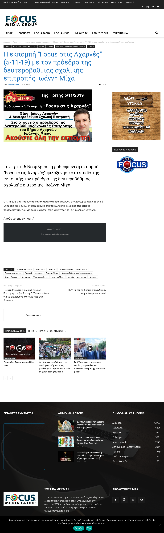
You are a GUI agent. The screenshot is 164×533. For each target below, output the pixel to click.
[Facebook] (142, 6)
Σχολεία (93, 277)
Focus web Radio (66, 269)
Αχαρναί (28, 273)
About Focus (116, 2)
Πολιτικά (91, 46)
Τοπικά (41, 46)
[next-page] (11, 378)
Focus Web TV (9, 358)
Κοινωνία (59, 46)
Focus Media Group (24, 269)
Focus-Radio (77, 2)
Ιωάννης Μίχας (58, 277)
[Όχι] (160, 524)
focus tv (52, 269)
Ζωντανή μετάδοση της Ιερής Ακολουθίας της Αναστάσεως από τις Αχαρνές (90, 425)
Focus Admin (13, 84)
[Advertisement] (102, 20)
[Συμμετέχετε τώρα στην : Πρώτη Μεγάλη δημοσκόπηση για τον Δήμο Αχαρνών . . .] (66, 441)
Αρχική (55, 2)
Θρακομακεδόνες (40, 277)
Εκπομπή (26, 277)
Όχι (89, 528)
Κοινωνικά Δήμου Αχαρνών (75, 46)
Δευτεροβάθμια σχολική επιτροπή (77, 273)
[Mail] (152, 6)
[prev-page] (6, 378)
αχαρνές (38, 273)
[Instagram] (147, 6)
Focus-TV (65, 2)
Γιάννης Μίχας (52, 273)
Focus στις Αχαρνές (13, 273)
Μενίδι (71, 277)
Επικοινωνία (130, 2)
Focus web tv (81, 269)
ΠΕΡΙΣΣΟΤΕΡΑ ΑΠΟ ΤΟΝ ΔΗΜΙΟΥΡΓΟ (47, 331)
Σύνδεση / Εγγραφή (42, 2)
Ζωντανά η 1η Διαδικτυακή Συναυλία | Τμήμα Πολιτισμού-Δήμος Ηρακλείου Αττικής (90, 456)
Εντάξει (79, 528)
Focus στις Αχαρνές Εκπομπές (37, 41)
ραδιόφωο (81, 277)
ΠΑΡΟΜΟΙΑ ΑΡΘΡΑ (15, 331)
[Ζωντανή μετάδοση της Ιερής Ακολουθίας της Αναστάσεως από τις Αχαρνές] (66, 426)
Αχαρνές (16, 41)
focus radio (40, 269)
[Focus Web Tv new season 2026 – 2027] (19, 348)
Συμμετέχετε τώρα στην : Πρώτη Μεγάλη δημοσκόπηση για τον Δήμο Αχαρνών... (90, 440)
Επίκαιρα (49, 46)
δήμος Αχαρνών (11, 277)
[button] (156, 33)
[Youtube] (158, 6)
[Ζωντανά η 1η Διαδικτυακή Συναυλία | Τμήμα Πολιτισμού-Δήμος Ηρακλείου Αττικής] (66, 456)
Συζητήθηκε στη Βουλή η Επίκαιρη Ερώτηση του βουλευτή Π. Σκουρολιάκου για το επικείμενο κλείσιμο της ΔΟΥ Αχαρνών (26, 295)
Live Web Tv (103, 2)
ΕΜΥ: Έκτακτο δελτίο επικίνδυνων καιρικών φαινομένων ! (87, 292)
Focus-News (90, 2)
